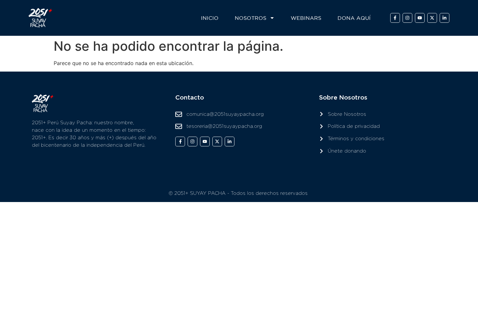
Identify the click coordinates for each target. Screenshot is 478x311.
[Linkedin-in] (444, 18)
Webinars (306, 18)
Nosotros (250, 18)
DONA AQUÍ (354, 18)
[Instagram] (407, 18)
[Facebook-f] (395, 18)
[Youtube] (420, 18)
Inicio (210, 18)
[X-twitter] (432, 18)
